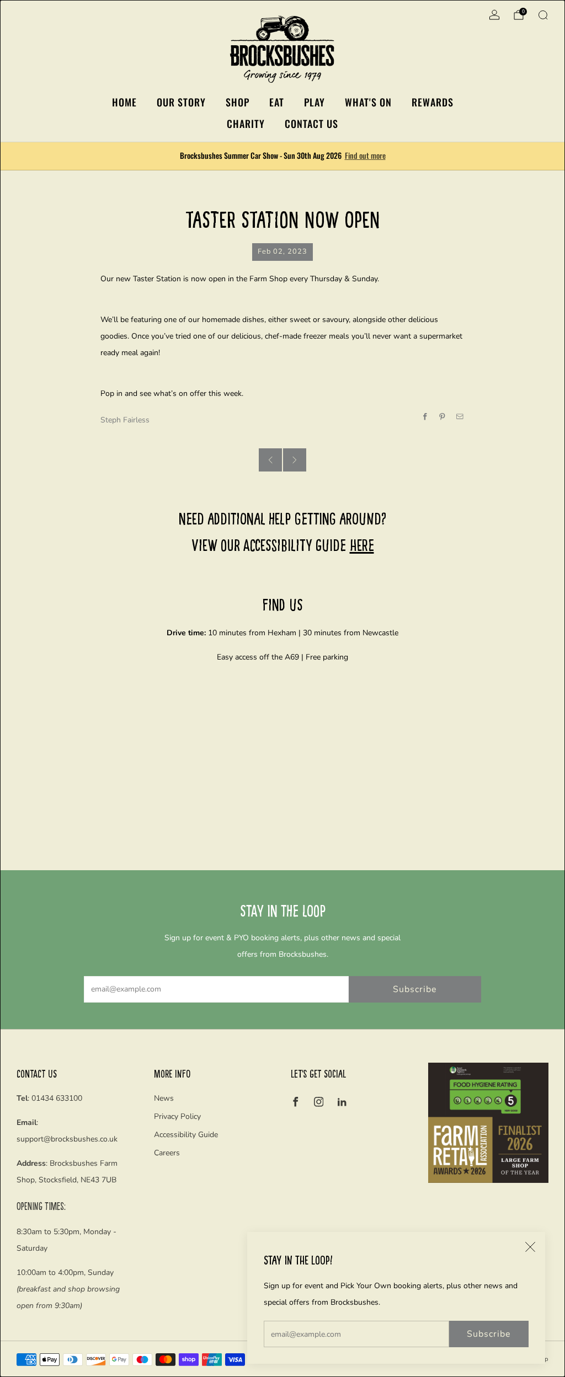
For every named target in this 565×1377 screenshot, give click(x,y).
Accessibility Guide (186, 1134)
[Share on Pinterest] (442, 417)
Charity (246, 123)
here (362, 544)
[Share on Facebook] (425, 417)
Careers (167, 1153)
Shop (237, 102)
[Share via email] (460, 417)
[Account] (494, 14)
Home (124, 102)
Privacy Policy (177, 1116)
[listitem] (283, 156)
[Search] (542, 14)
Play (314, 102)
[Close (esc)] (530, 1247)
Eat (276, 102)
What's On (368, 102)
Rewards (433, 102)
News (164, 1098)
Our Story (181, 102)
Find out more (365, 155)
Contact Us (311, 123)
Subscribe (489, 1334)
